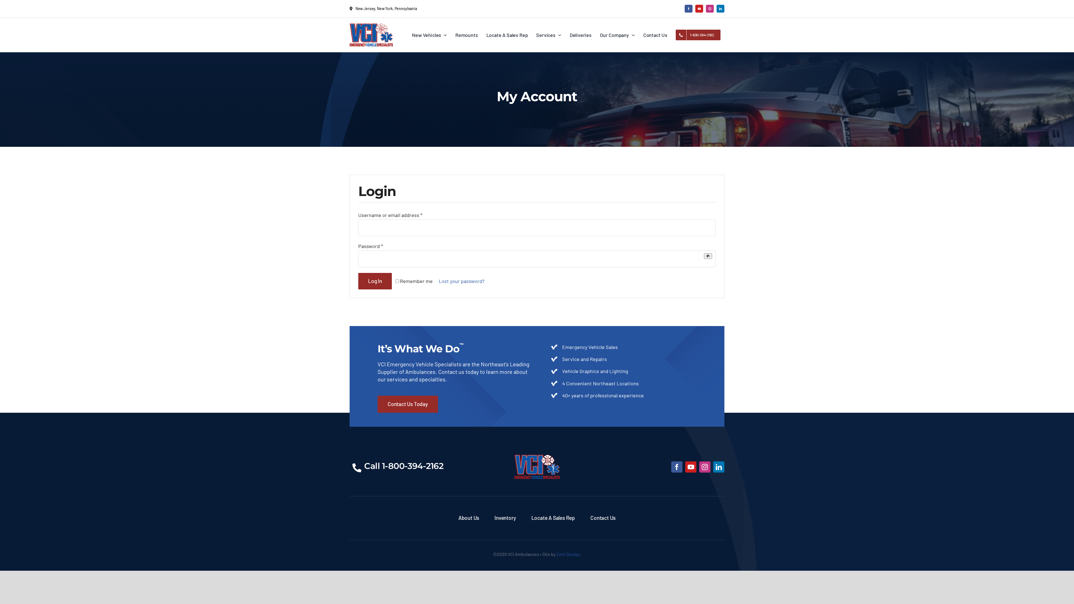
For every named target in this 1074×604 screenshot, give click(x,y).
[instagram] (710, 9)
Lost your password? (461, 281)
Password (370, 246)
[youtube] (699, 9)
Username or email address (390, 215)
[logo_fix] (371, 26)
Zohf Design (568, 554)
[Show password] (708, 256)
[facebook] (689, 9)
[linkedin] (720, 9)
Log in (375, 281)
